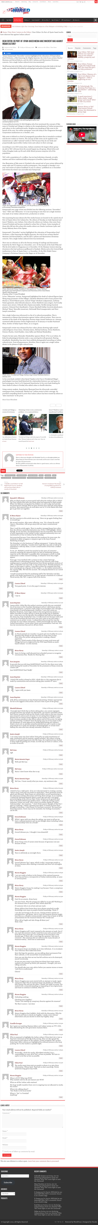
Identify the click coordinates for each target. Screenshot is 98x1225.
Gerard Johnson (20, 817)
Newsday (48, 475)
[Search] (96, 1)
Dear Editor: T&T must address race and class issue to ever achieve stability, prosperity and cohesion (81, 55)
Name (5, 1131)
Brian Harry (19, 650)
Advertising (24, 1)
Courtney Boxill (10, 475)
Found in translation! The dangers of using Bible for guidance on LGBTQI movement (51, 484)
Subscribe (8, 1182)
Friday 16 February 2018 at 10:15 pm (52, 708)
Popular (78, 48)
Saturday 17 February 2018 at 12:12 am (52, 687)
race (54, 475)
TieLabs (94, 1222)
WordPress (77, 1222)
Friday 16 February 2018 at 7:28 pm (53, 1050)
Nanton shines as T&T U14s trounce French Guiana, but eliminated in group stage (87, 109)
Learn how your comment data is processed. (43, 1161)
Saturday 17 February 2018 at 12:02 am (52, 697)
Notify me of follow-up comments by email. (19, 1151)
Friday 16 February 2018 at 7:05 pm (53, 1075)
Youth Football (35, 20)
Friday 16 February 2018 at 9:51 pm (53, 929)
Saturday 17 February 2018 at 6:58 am (52, 994)
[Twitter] (81, 2)
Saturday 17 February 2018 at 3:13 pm (52, 778)
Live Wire (46, 20)
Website (5, 1145)
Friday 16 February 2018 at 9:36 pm (53, 759)
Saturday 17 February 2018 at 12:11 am (52, 603)
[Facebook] (79, 2)
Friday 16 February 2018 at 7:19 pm (53, 1034)
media (41, 475)
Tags (94, 48)
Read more (42, 437)
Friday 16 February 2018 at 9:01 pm (53, 839)
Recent (70, 48)
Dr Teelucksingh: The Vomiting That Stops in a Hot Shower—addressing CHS (39, 26)
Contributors (43, 1)
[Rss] (77, 2)
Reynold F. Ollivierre (17, 498)
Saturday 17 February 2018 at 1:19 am (52, 650)
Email (4, 1138)
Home (49, 1)
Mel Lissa (13, 750)
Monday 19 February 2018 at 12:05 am (52, 498)
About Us (17, 1)
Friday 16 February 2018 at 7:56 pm (53, 1023)
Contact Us (35, 1)
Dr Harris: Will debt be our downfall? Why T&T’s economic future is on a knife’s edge (48, 1194)
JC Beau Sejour (15, 515)
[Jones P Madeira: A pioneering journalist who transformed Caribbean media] (33, 423)
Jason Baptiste (15, 603)
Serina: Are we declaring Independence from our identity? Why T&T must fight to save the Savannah (47, 1178)
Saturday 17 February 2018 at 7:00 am (52, 1011)
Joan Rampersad (22, 475)
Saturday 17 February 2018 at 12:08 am (52, 661)
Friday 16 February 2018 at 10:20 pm (52, 769)
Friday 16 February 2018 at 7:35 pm (53, 1063)
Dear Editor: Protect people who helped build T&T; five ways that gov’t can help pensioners (86, 66)
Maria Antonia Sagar (22, 759)
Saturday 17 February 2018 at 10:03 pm (52, 593)
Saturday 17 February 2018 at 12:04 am (52, 677)
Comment (6, 1113)
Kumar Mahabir (33, 475)
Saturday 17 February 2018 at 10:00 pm (52, 515)
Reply (61, 511)
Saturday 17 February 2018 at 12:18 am (52, 631)
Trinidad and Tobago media (35, 478)
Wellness (26, 20)
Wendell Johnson (16, 708)
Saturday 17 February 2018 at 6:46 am (52, 946)
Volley (9, 20)
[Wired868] (16, 10)
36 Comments (9, 49)
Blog (30, 1)
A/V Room (56, 20)
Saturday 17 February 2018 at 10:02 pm (52, 583)
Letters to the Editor (24, 32)
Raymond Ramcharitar (19, 478)
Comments (87, 48)
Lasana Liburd (20, 583)
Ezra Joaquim (15, 661)
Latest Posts (55, 1)
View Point (18, 20)
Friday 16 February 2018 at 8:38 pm (53, 817)
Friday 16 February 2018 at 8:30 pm (53, 750)
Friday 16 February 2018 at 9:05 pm (53, 734)
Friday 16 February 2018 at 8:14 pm (53, 788)
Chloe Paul (14, 1034)
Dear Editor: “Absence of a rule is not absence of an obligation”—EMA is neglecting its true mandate (81, 77)
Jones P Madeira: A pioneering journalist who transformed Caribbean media (33, 411)
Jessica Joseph (15, 734)
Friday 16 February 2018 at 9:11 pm (53, 860)
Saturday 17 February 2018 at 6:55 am (52, 978)
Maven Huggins (20, 873)
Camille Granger (16, 1023)
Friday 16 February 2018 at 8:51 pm (53, 829)
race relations (6, 478)
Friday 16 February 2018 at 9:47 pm (53, 896)
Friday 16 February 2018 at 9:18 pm (53, 873)
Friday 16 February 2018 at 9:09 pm (53, 850)
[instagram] (84, 2)
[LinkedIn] (82, 2)
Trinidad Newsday (50, 478)
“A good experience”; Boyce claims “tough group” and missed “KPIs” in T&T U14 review (87, 99)
